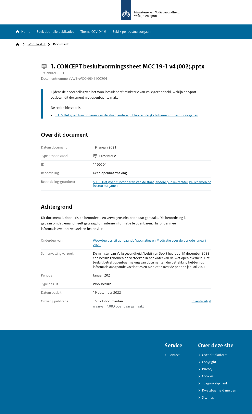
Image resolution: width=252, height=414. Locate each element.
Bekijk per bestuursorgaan (131, 32)
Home (25, 32)
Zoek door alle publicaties (55, 32)
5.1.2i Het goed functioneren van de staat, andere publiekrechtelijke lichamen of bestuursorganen (126, 115)
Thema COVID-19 (93, 32)
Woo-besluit (36, 44)
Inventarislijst (201, 301)
